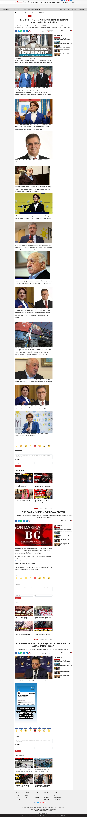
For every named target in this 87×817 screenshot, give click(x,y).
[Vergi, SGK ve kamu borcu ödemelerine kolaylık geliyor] (24, 611)
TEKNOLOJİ (46, 2)
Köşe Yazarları (37, 795)
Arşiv (45, 795)
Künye (25, 807)
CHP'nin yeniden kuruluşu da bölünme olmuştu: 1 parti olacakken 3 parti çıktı (43, 486)
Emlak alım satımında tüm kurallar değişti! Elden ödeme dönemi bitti (23, 634)
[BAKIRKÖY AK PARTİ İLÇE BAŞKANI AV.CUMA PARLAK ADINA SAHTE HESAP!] (33, 667)
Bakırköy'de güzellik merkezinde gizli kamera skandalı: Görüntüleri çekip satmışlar (23, 770)
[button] (11, 9)
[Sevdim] (25, 443)
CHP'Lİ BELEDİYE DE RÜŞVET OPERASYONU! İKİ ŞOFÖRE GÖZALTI (42, 770)
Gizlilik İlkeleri (61, 807)
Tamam (67, 815)
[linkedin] (27, 31)
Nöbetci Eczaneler (57, 797)
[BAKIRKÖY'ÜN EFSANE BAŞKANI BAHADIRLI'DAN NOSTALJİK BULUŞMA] (43, 779)
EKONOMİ (27, 792)
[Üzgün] (49, 443)
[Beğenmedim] (30, 443)
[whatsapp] (21, 31)
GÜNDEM (32, 2)
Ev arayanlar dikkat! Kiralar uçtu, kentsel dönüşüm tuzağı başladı (23, 786)
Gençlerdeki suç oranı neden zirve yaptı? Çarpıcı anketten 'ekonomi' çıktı (42, 634)
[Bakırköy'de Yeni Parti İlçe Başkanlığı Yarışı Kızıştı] (24, 478)
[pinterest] (29, 31)
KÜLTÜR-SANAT (52, 2)
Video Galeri (59, 9)
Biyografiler (37, 797)
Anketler (55, 792)
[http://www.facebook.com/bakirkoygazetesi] (35, 802)
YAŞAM (40, 2)
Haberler (18, 12)
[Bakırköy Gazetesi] (23, 2)
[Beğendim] (16, 443)
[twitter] (19, 31)
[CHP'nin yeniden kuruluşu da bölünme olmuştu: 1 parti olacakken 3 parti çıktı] (43, 478)
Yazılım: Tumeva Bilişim (43, 813)
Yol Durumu (56, 807)
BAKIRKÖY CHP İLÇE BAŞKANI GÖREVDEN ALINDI (23, 501)
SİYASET (22, 12)
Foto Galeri (67, 9)
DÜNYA (17, 792)
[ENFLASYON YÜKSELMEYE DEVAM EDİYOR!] (33, 535)
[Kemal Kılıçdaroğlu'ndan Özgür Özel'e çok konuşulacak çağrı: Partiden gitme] (43, 494)
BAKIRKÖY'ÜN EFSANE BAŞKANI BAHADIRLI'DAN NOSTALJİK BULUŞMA (43, 786)
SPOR (62, 2)
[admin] (45, 802)
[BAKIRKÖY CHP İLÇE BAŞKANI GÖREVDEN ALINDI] (24, 494)
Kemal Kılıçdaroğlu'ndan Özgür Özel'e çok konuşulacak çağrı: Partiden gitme (42, 501)
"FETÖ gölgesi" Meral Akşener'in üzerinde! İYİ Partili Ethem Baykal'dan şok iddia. (39, 12)
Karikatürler (46, 799)
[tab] (18, 451)
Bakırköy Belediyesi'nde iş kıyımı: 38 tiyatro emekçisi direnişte (43, 618)
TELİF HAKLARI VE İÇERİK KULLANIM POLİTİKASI (37, 807)
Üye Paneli (82, 9)
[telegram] (24, 31)
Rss (22, 807)
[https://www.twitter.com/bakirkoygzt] (38, 802)
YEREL (36, 2)
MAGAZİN (58, 2)
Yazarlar (75, 9)
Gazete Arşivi (46, 797)
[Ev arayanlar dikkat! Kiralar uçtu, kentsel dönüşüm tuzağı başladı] (24, 779)
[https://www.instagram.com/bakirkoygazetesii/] (40, 802)
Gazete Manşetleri (57, 795)
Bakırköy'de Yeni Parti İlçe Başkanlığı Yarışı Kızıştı (21, 486)
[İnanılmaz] (44, 443)
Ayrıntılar (63, 815)
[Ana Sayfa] (15, 12)
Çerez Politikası (50, 807)
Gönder (17, 598)
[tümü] (70, 2)
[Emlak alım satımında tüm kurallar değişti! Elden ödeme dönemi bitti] (24, 626)
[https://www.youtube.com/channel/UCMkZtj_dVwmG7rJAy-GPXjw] (43, 802)
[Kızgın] (35, 443)
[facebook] (16, 31)
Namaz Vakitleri (57, 799)
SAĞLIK (66, 2)
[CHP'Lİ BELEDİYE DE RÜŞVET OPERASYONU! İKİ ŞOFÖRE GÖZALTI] (43, 763)
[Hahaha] (39, 443)
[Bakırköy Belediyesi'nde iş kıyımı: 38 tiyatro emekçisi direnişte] (43, 611)
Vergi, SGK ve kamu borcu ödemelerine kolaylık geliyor (22, 618)
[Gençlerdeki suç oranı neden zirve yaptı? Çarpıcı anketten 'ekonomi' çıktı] (43, 626)
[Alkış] (21, 443)
